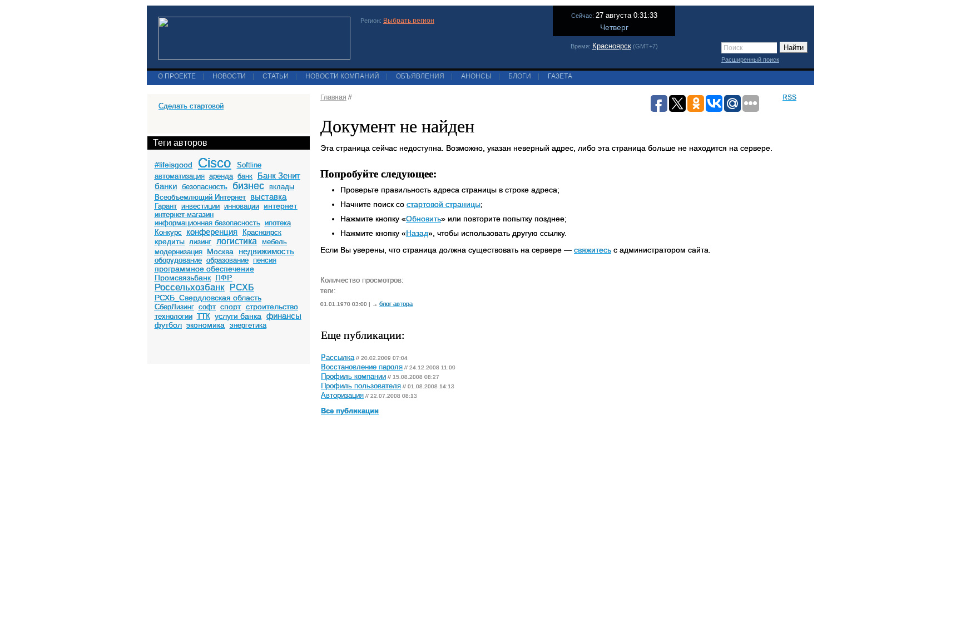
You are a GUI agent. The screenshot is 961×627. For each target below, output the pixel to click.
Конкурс (168, 232)
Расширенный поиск (750, 59)
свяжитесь (592, 249)
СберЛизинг (174, 307)
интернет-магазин (184, 214)
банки (166, 186)
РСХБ (242, 287)
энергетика (248, 325)
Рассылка (337, 358)
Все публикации (350, 411)
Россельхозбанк (189, 287)
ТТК (203, 316)
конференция (211, 231)
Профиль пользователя (361, 386)
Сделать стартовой (191, 106)
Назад (417, 233)
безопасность (204, 186)
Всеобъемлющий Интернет (200, 197)
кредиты (170, 241)
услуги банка (238, 316)
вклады (281, 186)
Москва (220, 251)
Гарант (166, 206)
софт (207, 307)
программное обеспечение (204, 268)
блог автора (396, 303)
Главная (333, 97)
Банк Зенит (278, 175)
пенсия (264, 260)
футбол (168, 324)
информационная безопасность (207, 223)
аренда (221, 176)
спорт (230, 306)
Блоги (519, 76)
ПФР (223, 277)
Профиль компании (353, 377)
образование (227, 260)
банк (244, 176)
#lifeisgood (173, 164)
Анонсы (476, 76)
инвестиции (200, 206)
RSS (789, 97)
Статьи (275, 76)
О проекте (177, 76)
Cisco (214, 162)
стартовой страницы (444, 204)
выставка (268, 196)
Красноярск (611, 46)
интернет (280, 205)
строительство (272, 306)
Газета (560, 76)
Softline (249, 165)
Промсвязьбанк (183, 277)
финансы (283, 315)
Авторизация (342, 395)
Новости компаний (342, 76)
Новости (229, 76)
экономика (205, 324)
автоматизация (180, 176)
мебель (274, 242)
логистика (236, 241)
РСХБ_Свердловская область (208, 297)
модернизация (178, 252)
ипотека (278, 223)
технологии (173, 316)
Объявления (420, 76)
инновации (241, 206)
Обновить (423, 218)
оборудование (178, 260)
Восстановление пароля (362, 367)
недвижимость (266, 251)
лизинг (200, 242)
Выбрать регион (408, 20)
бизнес (248, 185)
